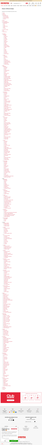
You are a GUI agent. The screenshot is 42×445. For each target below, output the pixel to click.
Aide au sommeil (6, 53)
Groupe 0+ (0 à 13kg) (6, 315)
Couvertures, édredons (7, 264)
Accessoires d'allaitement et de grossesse (9, 214)
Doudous (5, 289)
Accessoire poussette (6, 347)
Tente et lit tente (5, 334)
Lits (4, 48)
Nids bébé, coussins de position (8, 254)
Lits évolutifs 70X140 (7, 237)
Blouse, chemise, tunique (7, 78)
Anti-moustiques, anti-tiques (7, 385)
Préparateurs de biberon (7, 188)
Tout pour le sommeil (7, 228)
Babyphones (5, 252)
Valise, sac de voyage (6, 335)
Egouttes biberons (6, 185)
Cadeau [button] (36, 426)
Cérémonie (5, 71)
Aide (3, 30)
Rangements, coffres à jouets (8, 282)
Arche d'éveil (5, 366)
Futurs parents (5, 23)
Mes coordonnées (5, 15)
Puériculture (4, 34)
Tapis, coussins (6, 280)
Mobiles (5, 275)
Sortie (4, 25)
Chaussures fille (6, 63)
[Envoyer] (35, 421)
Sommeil (9, 5)
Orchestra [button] (6, 426)
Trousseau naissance (6, 70)
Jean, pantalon (6, 127)
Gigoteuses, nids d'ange (7, 261)
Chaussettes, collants (7, 85)
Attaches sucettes (6, 193)
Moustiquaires (6, 257)
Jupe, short (5, 125)
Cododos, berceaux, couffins (8, 233)
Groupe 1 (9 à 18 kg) (6, 318)
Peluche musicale (5, 369)
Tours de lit (5, 265)
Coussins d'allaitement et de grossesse (9, 215)
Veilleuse (4, 382)
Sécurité (27, 5)
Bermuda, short (6, 150)
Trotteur (4, 372)
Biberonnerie (6, 41)
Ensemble (5, 75)
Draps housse (6, 263)
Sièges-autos (14, 5)
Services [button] (26, 426)
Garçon (4, 140)
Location (38, 5)
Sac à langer (4, 344)
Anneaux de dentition (7, 191)
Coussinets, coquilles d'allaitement (8, 213)
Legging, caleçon (6, 82)
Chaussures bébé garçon (7, 115)
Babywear (5, 268)
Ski (4, 87)
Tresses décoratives (6, 274)
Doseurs (5, 183)
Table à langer (5, 308)
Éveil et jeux (24, 5)
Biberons (5, 181)
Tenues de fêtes (6, 114)
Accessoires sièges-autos (6, 323)
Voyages (18, 5)
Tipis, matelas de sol (6, 284)
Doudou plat (5, 367)
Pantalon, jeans (6, 81)
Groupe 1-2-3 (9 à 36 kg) (6, 319)
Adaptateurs (5, 348)
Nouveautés (5, 67)
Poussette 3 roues (5, 340)
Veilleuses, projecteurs (7, 288)
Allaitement (5, 44)
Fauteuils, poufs (6, 279)
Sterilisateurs (5, 186)
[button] (2, 444)
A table (5, 43)
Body (5, 72)
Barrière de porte (5, 380)
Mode (5, 5)
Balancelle (4, 373)
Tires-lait (5, 211)
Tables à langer (6, 231)
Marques (30, 5)
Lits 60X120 (5, 236)
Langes (5, 220)
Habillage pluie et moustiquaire (7, 326)
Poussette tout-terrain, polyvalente (7, 341)
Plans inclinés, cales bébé (7, 253)
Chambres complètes (7, 46)
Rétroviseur (4, 324)
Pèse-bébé (4, 303)
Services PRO (33, 5)
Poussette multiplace (6, 342)
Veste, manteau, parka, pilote (8, 84)
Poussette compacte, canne (6, 338)
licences (5, 69)
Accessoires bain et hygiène (6, 304)
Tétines (5, 182)
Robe (5, 121)
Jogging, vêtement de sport (7, 80)
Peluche (4, 368)
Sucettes (5, 42)
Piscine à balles (5, 376)
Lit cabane (5, 243)
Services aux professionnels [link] (26, 428)
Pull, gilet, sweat (6, 79)
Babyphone (4, 379)
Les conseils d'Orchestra (6, 22)
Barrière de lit (5, 381)
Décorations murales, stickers (8, 277)
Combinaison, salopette (7, 76)
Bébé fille (4, 66)
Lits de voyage (6, 241)
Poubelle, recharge (5, 311)
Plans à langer (6, 230)
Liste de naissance (5, 21)
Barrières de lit (6, 255)
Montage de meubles (5, 29)
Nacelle (4, 343)
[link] (26, 3)
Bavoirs (5, 219)
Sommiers (5, 239)
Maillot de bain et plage (7, 88)
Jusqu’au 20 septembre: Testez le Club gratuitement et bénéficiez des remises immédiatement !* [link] (21, 0)
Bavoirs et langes (6, 45)
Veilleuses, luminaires (6, 276)
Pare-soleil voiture (5, 325)
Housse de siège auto (6, 327)
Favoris (3, 20)
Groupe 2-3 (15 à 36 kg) (6, 320)
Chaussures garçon (6, 64)
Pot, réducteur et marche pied (7, 312)
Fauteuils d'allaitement (7, 216)
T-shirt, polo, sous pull (7, 77)
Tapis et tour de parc (6, 375)
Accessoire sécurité (5, 378)
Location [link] (26, 427)
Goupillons (5, 184)
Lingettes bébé (5, 305)
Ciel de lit (5, 273)
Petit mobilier (6, 283)
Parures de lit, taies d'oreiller (7, 267)
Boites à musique (6, 291)
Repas (6, 5)
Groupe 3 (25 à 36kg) (6, 321)
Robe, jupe (5, 74)
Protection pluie (5, 350)
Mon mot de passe (5, 16)
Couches (4, 310)
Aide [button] (16, 426)
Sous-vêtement (6, 155)
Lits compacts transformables (8, 238)
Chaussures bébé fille (7, 90)
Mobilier (5, 47)
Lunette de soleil (5, 383)
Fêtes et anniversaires (6, 365)
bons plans (2, 5)
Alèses (5, 262)
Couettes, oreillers (6, 266)
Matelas (5, 49)
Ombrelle (4, 346)
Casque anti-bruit (5, 384)
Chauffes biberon (6, 187)
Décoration (5, 52)
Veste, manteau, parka (7, 130)
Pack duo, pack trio (5, 339)
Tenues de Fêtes (6, 89)
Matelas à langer (5, 309)
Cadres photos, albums (7, 278)
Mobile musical (5, 370)
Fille (3, 116)
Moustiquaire (5, 351)
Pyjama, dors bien (6, 73)
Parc (3, 374)
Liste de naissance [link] (36, 427)
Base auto (4, 322)
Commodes (5, 229)
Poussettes (21, 5)
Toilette (12, 5)
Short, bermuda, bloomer (7, 83)
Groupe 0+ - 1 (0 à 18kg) (6, 316)
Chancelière (4, 345)
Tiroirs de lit (5, 240)
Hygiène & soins (5, 26)
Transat (4, 371)
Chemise (5, 146)
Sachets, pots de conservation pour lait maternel (10, 212)
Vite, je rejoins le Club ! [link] (10, 400)
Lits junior (5, 242)
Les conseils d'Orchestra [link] (26, 429)
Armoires (5, 232)
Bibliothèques (6, 281)
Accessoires (5, 86)
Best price (5, 68)
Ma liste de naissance (6, 17)
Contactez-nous (5, 31)
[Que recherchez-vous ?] (19, 3)
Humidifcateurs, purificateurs (7, 256)
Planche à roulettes (5, 349)
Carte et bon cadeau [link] (35, 428)
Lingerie (5, 164)
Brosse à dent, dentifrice (6, 306)
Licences (5, 119)
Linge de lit (5, 51)
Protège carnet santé (6, 307)
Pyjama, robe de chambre (7, 133)
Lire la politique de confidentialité (5, 438)
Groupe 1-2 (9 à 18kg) (6, 317)
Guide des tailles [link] (26, 430)
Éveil (4, 24)
